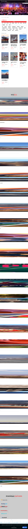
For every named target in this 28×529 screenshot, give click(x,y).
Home (2, 17)
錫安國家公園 (9, 30)
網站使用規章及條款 (14, 527)
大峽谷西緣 (18, 26)
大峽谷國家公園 (14, 26)
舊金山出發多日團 (4, 30)
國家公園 (6, 26)
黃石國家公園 (16, 30)
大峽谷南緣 (9, 26)
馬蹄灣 (13, 30)
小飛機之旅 (22, 26)
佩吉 (2, 26)
